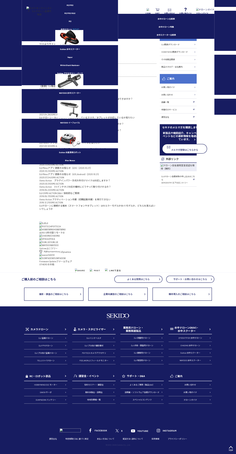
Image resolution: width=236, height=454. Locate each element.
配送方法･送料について (133, 439)
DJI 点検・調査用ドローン (142, 345)
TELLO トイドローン (46, 360)
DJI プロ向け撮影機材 (94, 345)
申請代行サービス (169, 109)
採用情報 (155, 439)
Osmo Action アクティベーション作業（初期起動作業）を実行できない (74, 199)
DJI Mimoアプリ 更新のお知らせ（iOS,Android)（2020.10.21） (69, 174)
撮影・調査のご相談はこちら (53, 294)
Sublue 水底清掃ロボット (70, 152)
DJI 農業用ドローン (142, 353)
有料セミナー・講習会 (94, 385)
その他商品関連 (168, 59)
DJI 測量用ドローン (142, 338)
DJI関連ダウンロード (170, 44)
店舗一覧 (165, 102)
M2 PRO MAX (69, 13)
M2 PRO (70, 5)
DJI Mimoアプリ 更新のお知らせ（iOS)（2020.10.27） (65, 168)
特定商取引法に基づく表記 (76, 439)
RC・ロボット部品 (40, 376)
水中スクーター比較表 (166, 35)
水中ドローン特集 (166, 27)
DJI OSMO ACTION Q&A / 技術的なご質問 (59, 193)
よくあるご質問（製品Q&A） (142, 385)
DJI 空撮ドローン (46, 338)
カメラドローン (39, 329)
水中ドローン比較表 (166, 19)
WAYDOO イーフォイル (70, 122)
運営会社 (165, 117)
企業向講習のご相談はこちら (118, 294)
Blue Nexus (70, 160)
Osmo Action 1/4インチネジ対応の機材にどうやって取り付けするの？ (75, 186)
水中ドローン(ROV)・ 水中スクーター (187, 329)
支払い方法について (105, 439)
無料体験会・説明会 (94, 392)
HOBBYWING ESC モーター (45, 385)
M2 (70, 21)
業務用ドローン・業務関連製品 (133, 329)
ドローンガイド (190, 400)
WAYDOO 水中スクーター (70, 93)
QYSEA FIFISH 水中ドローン (190, 338)
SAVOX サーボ (46, 392)
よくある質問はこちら (138, 279)
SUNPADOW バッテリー (46, 400)
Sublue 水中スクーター (70, 49)
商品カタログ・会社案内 (172, 67)
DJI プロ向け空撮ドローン (46, 353)
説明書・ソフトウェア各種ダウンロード (142, 392)
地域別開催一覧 (94, 399)
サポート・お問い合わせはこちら (190, 279)
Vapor (70, 57)
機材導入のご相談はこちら (182, 294)
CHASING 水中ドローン (190, 345)
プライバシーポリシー (177, 439)
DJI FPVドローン (46, 345)
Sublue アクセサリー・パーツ (70, 73)
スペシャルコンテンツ (142, 399)
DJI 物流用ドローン (142, 360)
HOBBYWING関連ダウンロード (174, 52)
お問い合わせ (167, 95)
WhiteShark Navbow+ (70, 65)
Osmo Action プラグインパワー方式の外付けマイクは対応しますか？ (74, 180)
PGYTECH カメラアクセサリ (94, 353)
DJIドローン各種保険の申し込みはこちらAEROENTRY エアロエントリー (178, 179)
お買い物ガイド (168, 87)
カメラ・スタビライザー (92, 329)
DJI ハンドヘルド (94, 338)
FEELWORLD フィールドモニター (93, 360)
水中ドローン (70, 29)
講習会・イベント (89, 375)
